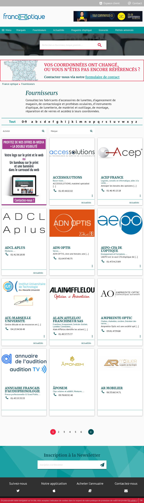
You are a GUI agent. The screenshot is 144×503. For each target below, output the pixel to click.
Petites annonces (124, 30)
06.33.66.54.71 (114, 392)
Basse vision (58, 180)
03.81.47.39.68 (114, 331)
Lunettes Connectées (61, 326)
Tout (12, 121)
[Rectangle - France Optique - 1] (24, 171)
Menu (6, 30)
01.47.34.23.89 (114, 261)
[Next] (91, 432)
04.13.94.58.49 (18, 329)
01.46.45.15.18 (114, 190)
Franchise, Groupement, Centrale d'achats (70, 324)
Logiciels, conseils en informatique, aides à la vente (120, 181)
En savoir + (132, 500)
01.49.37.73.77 (65, 334)
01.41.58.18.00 (18, 254)
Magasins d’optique (81, 30)
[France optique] (36, 16)
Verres (55, 251)
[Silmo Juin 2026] (108, 21)
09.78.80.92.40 (65, 395)
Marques (21, 30)
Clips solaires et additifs (63, 391)
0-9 (24, 121)
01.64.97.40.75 (65, 258)
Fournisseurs (39, 30)
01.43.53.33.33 (18, 398)
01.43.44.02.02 (65, 190)
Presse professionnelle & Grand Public (21, 394)
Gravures (103, 30)
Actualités (58, 30)
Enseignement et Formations (113, 254)
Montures (9, 251)
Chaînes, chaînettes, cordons (112, 321)
